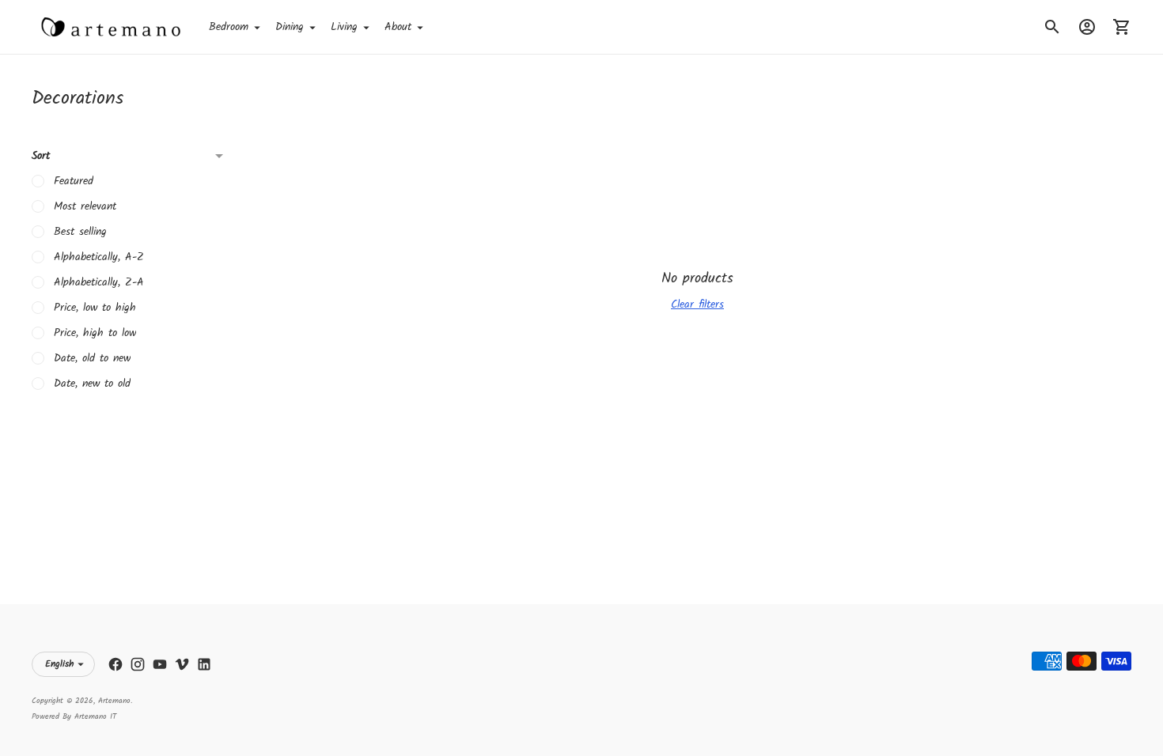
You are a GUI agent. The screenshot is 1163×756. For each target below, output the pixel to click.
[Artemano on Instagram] (138, 664)
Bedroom (228, 27)
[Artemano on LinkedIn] (204, 664)
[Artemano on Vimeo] (182, 664)
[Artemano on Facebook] (115, 664)
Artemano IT (95, 716)
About (398, 27)
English (59, 663)
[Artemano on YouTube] (160, 664)
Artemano (114, 700)
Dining (289, 27)
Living (344, 27)
